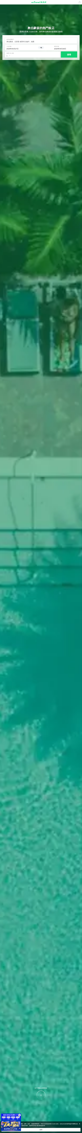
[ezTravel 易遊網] (41, 2)
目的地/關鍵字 (10, 39)
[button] (19, 1115)
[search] (17, 48)
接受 (41, 1130)
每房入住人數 (10, 53)
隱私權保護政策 (41, 1125)
